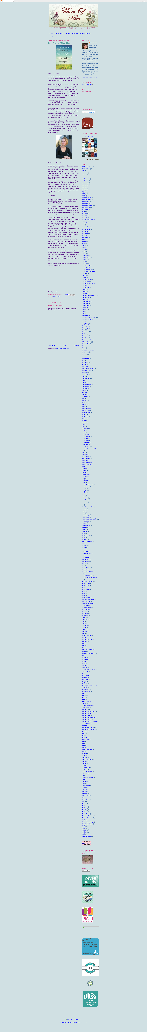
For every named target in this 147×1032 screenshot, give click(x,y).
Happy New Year (87, 462)
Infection (84, 497)
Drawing (84, 354)
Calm (83, 251)
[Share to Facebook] (73, 295)
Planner (84, 637)
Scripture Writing (87, 719)
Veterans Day (86, 796)
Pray (83, 655)
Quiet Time (85, 671)
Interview (85, 503)
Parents (84, 627)
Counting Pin (85, 297)
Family (84, 382)
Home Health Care (87, 485)
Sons (83, 745)
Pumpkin (84, 665)
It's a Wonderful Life (88, 507)
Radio (83, 673)
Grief (83, 452)
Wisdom (84, 820)
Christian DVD (86, 265)
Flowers (84, 402)
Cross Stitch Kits (86, 320)
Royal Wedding (86, 701)
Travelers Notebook (87, 777)
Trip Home (85, 781)
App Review (85, 183)
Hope (83, 489)
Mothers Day (85, 585)
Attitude (84, 187)
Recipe (84, 682)
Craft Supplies (86, 305)
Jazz (83, 511)
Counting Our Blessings (88, 295)
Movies (84, 591)
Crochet (84, 309)
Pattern (84, 629)
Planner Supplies (87, 639)
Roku (83, 697)
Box (83, 239)
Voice (83, 802)
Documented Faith (87, 350)
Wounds (84, 830)
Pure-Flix (84, 667)
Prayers (84, 661)
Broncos (84, 241)
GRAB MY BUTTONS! (72, 33)
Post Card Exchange (88, 649)
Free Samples (86, 412)
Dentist (84, 334)
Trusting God (86, 785)
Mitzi (83, 573)
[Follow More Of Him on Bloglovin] (88, 112)
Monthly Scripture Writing (89, 577)
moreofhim (94, 42)
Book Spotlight (86, 229)
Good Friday (85, 442)
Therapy (84, 769)
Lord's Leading (86, 553)
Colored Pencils (86, 279)
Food (83, 406)
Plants (84, 643)
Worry (83, 828)
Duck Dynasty (86, 358)
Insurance (85, 501)
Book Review (57, 296)
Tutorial (84, 789)
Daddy (84, 322)
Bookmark (85, 233)
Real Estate (85, 679)
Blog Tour (85, 217)
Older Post (77, 345)
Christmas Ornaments (88, 271)
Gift (83, 424)
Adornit (84, 175)
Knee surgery (86, 535)
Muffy (83, 593)
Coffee (84, 277)
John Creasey (86, 521)
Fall (83, 380)
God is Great (85, 434)
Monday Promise (87, 575)
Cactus (84, 247)
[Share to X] (72, 295)
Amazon (84, 177)
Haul (83, 466)
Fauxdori (84, 390)
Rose (83, 699)
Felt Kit (84, 394)
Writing (84, 832)
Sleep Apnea (85, 737)
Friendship (85, 416)
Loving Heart (86, 557)
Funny (84, 418)
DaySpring (85, 328)
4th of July (85, 173)
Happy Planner (86, 464)
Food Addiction (86, 408)
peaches (84, 631)
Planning (84, 641)
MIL (83, 565)
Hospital (84, 491)
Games (84, 420)
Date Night (85, 326)
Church (84, 273)
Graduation (85, 444)
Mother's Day (86, 583)
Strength (84, 753)
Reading (84, 677)
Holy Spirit (85, 480)
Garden (84, 422)
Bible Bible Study (87, 197)
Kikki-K (84, 529)
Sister (83, 733)
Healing (84, 468)
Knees (84, 537)
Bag (83, 191)
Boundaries (85, 237)
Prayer (84, 657)
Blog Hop (84, 215)
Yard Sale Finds (86, 836)
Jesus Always (86, 515)
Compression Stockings (89, 283)
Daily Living (85, 324)
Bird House (85, 209)
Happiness (85, 460)
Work (83, 826)
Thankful (84, 765)
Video (83, 798)
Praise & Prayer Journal (88, 653)
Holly (83, 478)
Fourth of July (86, 410)
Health (84, 470)
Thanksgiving (86, 767)
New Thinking (86, 609)
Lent (83, 543)
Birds (83, 211)
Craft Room (85, 303)
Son (83, 743)
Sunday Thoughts (87, 759)
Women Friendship (87, 822)
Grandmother (86, 447)
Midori (84, 563)
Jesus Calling (85, 517)
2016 (83, 171)
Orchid (84, 617)
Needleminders (86, 607)
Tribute (84, 779)
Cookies (84, 291)
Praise (84, 651)
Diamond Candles (87, 340)
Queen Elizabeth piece (88, 669)
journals (84, 527)
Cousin (84, 299)
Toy (83, 775)
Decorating (85, 332)
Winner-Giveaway (87, 818)
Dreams (84, 356)
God (83, 432)
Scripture (84, 709)
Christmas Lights (87, 269)
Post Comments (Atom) (62, 348)
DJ (82, 346)
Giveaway (85, 428)
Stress (84, 755)
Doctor (84, 348)
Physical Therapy (87, 635)
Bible (83, 195)
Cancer (84, 253)
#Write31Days (86, 169)
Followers (85, 404)
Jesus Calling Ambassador (89, 519)
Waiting (84, 804)
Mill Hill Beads (86, 567)
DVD (83, 360)
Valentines (85, 793)
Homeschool (85, 487)
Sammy (84, 703)
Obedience (85, 613)
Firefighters (85, 396)
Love (83, 555)
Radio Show (85, 675)
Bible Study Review (87, 205)
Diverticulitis (86, 344)
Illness (84, 495)
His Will (84, 472)
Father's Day (85, 388)
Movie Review (86, 589)
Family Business (86, 384)
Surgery (84, 763)
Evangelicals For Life (88, 368)
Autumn (84, 189)
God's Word (85, 440)
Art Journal (85, 185)
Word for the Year (87, 824)
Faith (83, 376)
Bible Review (85, 201)
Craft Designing (86, 301)
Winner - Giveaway (87, 816)
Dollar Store (85, 352)
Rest (83, 693)
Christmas (85, 267)
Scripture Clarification (88, 711)
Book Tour (85, 231)
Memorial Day (86, 559)
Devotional (85, 338)
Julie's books (87, 136)
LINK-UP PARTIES (85, 33)
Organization (86, 619)
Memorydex (85, 561)
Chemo (84, 261)
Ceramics (84, 259)
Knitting (84, 539)
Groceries (85, 454)
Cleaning (84, 275)
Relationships (86, 691)
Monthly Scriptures (87, 581)
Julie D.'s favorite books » (92, 159)
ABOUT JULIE (59, 33)
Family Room (86, 386)
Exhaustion (85, 374)
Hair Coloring (86, 458)
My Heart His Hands (88, 599)
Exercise (84, 372)
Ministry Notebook (87, 571)
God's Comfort (86, 436)
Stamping (85, 751)
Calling (84, 249)
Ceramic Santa (86, 257)
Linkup (84, 547)
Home (64, 345)
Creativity (85, 307)
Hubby (84, 493)
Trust (83, 783)
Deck (83, 330)
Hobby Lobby (86, 474)
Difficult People (86, 342)
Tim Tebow (85, 773)
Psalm (84, 663)
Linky (83, 549)
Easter (84, 364)
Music (83, 595)
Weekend (84, 812)
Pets (83, 633)
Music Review (86, 597)
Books (83, 235)
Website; (84, 810)
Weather (84, 808)
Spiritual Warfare (87, 749)
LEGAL (51, 36)
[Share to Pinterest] (74, 295)
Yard (83, 834)
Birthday (84, 213)
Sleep (83, 735)
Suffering (84, 757)
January (84, 509)
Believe (84, 193)
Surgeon (84, 761)
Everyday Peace (86, 370)
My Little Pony (86, 601)
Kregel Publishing (87, 541)
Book (83, 225)
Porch (83, 647)
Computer (85, 285)
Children (84, 263)
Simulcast (85, 731)
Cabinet (84, 245)
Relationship (85, 689)
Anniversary (85, 179)
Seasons (84, 725)
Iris (83, 505)
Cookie (84, 289)
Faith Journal (85, 378)
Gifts (83, 426)
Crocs (83, 311)
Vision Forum (86, 800)
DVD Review (85, 362)
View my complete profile (90, 77)
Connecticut (85, 287)
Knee (83, 533)
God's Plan (85, 438)
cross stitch (85, 315)
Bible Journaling (86, 199)
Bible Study (85, 203)
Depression (85, 336)
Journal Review (86, 525)
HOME (51, 33)
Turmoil (84, 787)
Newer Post (51, 345)
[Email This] (69, 295)
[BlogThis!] (70, 295)
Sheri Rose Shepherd (88, 727)
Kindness (84, 531)
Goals (83, 430)
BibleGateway (86, 207)
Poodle (84, 645)
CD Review (85, 255)
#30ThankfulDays (87, 167)
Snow (83, 741)
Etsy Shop (85, 366)
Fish (83, 398)
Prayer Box (85, 659)
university (85, 791)
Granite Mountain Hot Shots (90, 449)
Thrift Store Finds (87, 771)
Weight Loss (85, 814)
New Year (84, 611)
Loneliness (85, 551)
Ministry (84, 569)
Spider (84, 747)
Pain (83, 621)
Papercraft (85, 625)
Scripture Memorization (89, 717)
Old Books (85, 615)
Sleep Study (85, 739)
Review (84, 695)
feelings (84, 392)
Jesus (83, 513)
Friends (84, 414)
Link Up (84, 545)
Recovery (84, 684)
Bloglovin (84, 223)
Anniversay (85, 181)
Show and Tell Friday (88, 729)
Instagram (85, 499)
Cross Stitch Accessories (89, 318)
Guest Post (85, 456)
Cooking (84, 293)
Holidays (84, 476)
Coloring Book (86, 281)
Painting (84, 623)
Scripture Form (86, 713)
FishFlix (84, 400)
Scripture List (86, 715)
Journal (84, 523)
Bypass (84, 243)
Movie (84, 587)
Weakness (85, 806)
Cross (83, 313)
